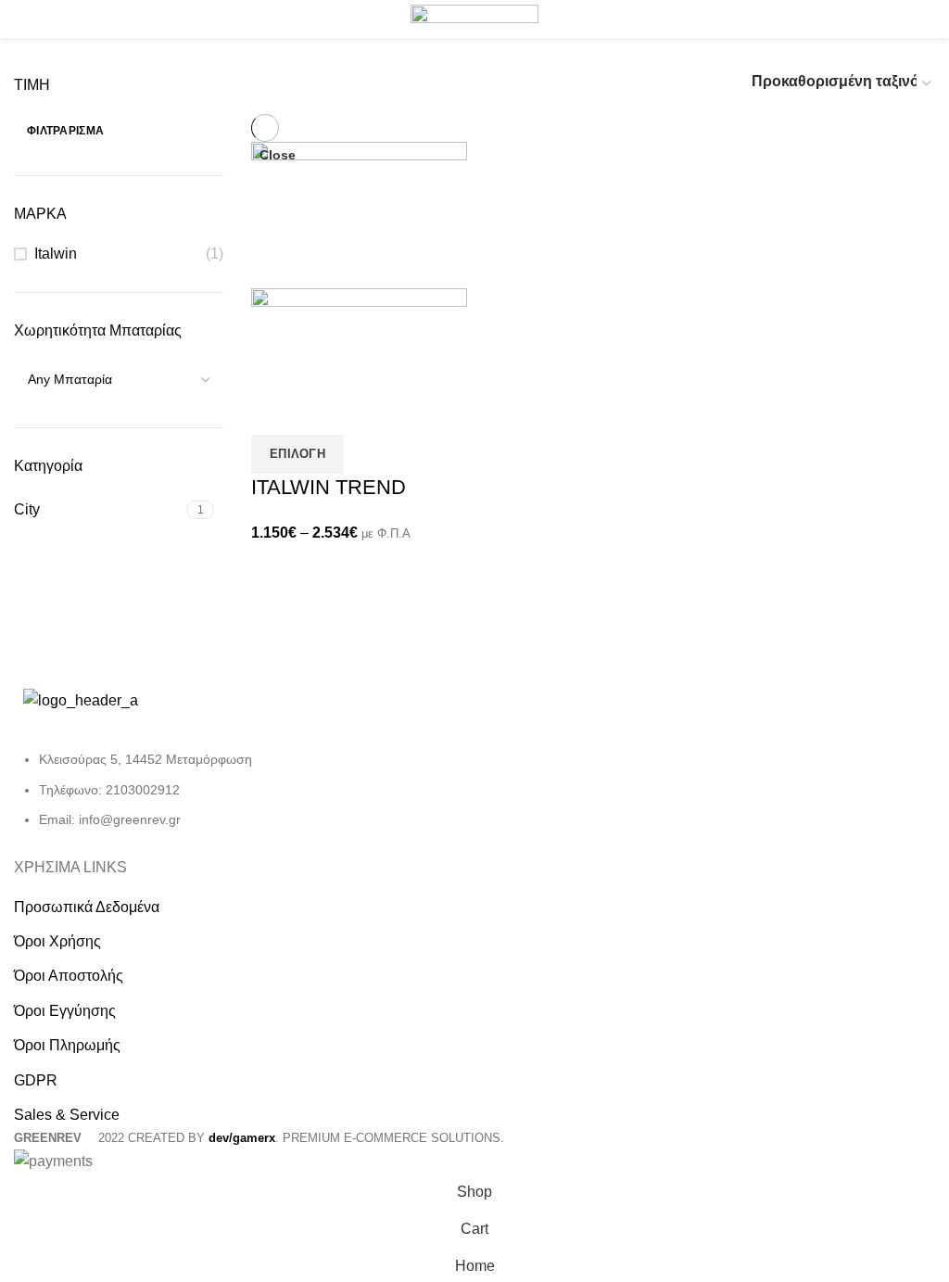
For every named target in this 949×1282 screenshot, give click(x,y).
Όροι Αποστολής (68, 976)
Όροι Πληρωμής (67, 1045)
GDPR (35, 1080)
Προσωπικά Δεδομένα (86, 907)
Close (277, 154)
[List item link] (237, 798)
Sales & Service (67, 1115)
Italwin (55, 253)
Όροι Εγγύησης (65, 1011)
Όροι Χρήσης (57, 941)
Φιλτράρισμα (65, 130)
